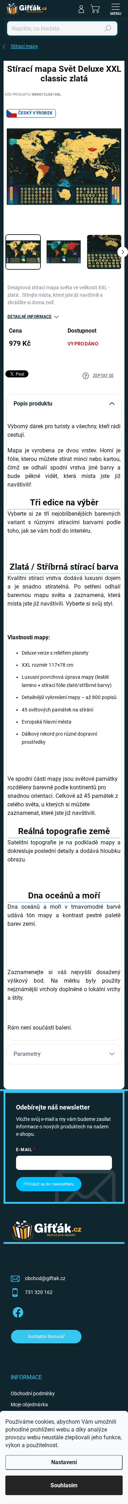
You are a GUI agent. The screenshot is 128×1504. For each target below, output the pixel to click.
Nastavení (64, 1462)
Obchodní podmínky (33, 1393)
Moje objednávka (29, 1404)
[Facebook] (17, 1311)
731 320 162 (39, 1292)
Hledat (108, 28)
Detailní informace (29, 316)
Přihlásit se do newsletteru (48, 1184)
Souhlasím (64, 1485)
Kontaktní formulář (46, 1336)
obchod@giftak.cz (45, 1278)
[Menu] (115, 9)
